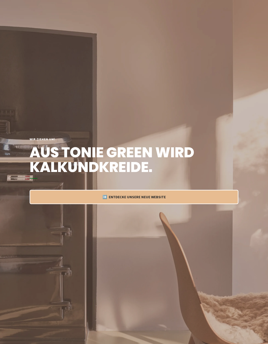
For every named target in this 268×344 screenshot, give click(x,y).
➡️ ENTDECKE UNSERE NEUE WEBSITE (134, 197)
